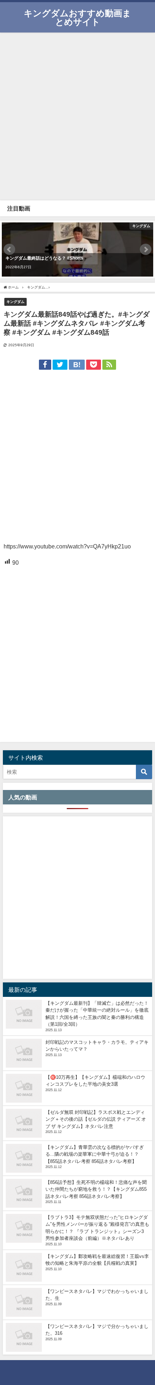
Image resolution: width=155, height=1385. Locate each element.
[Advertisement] (77, 115)
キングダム (15, 301)
